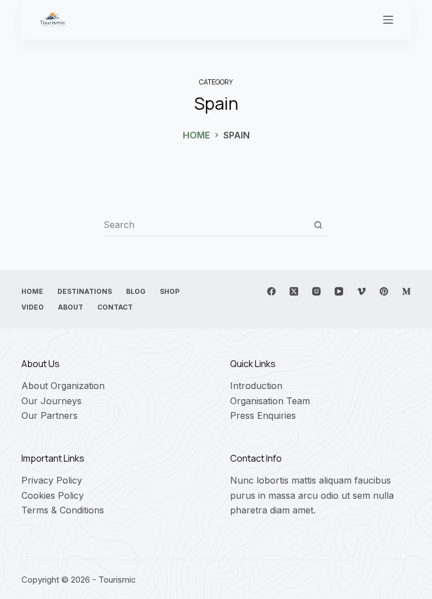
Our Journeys (51, 400)
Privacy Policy (51, 480)
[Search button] (317, 224)
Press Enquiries (263, 415)
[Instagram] (316, 291)
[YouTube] (339, 291)
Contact (115, 307)
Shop (169, 291)
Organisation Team (270, 400)
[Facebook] (271, 291)
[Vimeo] (361, 291)
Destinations (84, 291)
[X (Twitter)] (294, 291)
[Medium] (406, 291)
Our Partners (49, 415)
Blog (136, 291)
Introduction (256, 385)
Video (32, 307)
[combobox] (205, 224)
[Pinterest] (384, 291)
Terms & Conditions (62, 510)
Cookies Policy (52, 495)
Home (32, 291)
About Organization (63, 385)
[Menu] (388, 20)
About (70, 307)
